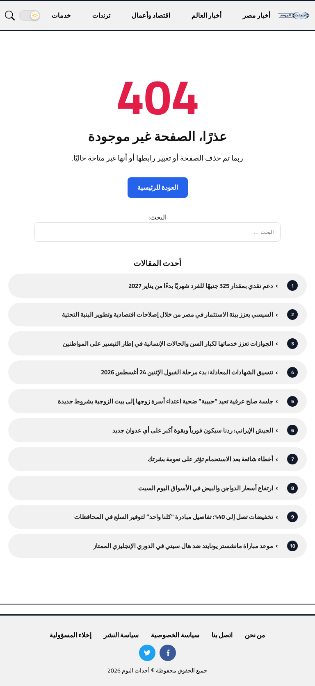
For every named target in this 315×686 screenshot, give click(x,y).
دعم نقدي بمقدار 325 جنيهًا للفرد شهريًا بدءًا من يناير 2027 (200, 286)
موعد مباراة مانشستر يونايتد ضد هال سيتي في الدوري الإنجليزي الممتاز (183, 546)
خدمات (61, 15)
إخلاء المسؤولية (70, 635)
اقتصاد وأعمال (151, 15)
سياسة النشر (121, 635)
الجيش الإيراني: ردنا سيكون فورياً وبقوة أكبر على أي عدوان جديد (192, 430)
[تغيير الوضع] (29, 15)
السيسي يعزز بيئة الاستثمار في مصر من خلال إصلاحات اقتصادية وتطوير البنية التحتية (167, 314)
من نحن (255, 635)
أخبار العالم (206, 15)
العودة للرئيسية (157, 187)
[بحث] (10, 15)
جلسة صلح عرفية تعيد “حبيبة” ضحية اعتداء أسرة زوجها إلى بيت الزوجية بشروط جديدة (165, 401)
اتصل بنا (222, 635)
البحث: (157, 217)
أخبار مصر (256, 15)
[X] (147, 653)
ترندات (101, 15)
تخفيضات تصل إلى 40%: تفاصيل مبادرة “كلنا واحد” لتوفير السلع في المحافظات (173, 517)
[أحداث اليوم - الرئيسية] (294, 15)
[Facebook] (168, 653)
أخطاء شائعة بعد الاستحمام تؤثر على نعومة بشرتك (210, 459)
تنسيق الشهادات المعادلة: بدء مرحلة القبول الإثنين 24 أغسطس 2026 (187, 372)
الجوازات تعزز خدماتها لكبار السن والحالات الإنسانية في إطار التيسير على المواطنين (168, 343)
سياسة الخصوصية (175, 635)
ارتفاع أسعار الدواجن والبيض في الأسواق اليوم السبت (205, 488)
